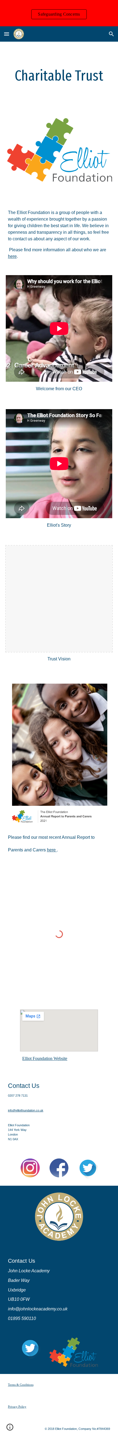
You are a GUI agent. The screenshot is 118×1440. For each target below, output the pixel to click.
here (12, 256)
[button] (6, 33)
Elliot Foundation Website (44, 1058)
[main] (59, 76)
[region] (59, 13)
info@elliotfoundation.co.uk (25, 1110)
